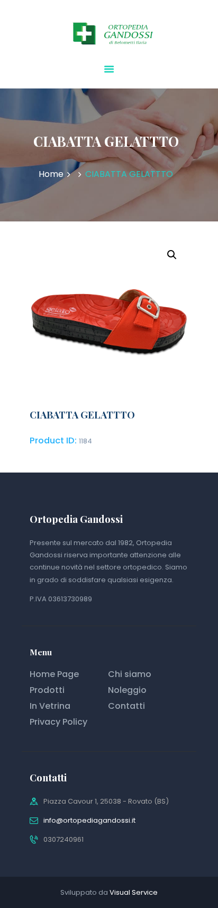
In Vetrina (50, 706)
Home (51, 174)
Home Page (54, 674)
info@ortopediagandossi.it (89, 820)
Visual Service (134, 892)
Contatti (126, 706)
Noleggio (127, 690)
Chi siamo (129, 674)
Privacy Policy (58, 722)
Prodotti (47, 690)
